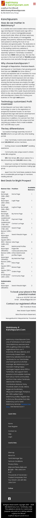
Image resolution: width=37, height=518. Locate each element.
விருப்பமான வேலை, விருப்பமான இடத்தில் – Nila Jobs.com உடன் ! (17, 469)
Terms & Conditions (15, 461)
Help (9, 434)
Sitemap (11, 452)
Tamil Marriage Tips (15, 458)
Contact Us (12, 431)
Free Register (13, 426)
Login (10, 437)
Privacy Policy (13, 464)
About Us (11, 455)
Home (10, 424)
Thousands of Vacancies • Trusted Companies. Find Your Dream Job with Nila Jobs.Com (17, 478)
